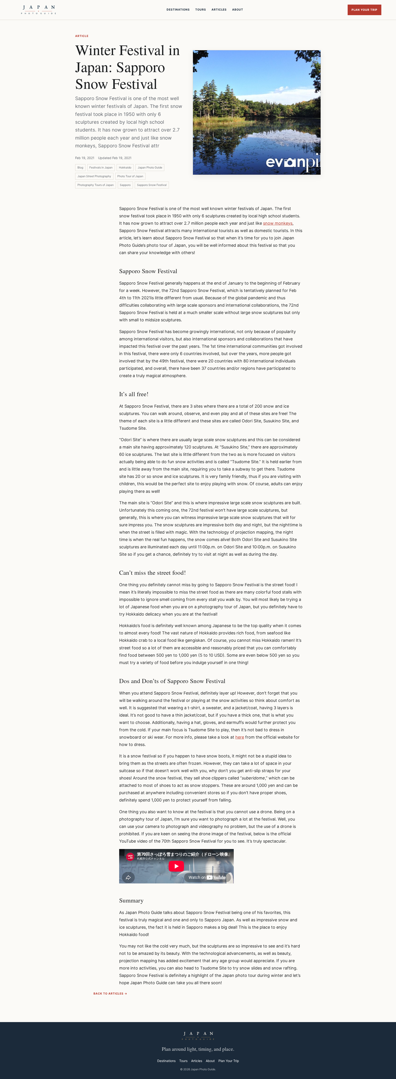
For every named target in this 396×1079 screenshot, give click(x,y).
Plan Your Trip (364, 9)
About (237, 9)
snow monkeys (277, 223)
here (239, 737)
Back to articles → (110, 993)
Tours (200, 9)
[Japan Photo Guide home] (38, 10)
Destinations (178, 9)
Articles (219, 9)
